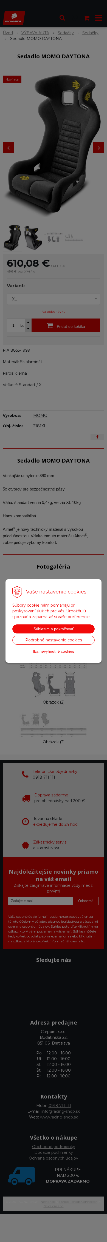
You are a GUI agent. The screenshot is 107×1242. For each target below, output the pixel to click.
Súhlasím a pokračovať (53, 629)
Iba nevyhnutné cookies (53, 651)
